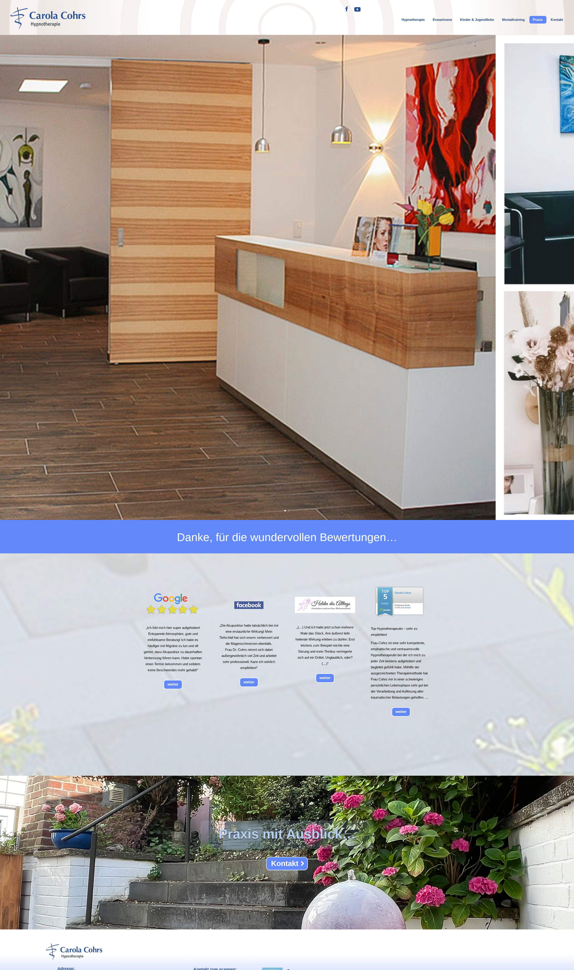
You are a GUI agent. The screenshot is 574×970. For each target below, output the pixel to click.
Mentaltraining (513, 20)
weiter (172, 684)
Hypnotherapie (413, 20)
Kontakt (557, 20)
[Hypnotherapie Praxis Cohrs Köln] (357, 11)
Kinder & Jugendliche (477, 20)
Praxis (538, 20)
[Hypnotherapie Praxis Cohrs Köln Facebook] (347, 11)
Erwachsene (442, 20)
